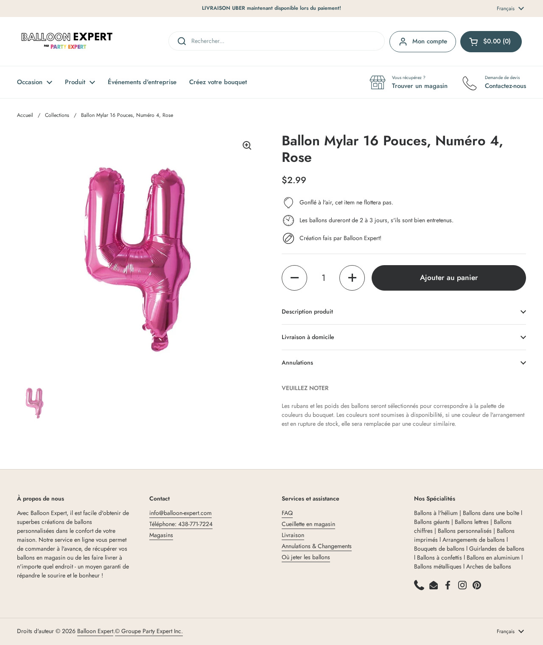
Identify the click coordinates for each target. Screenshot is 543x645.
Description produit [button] (307, 311)
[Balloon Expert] (67, 41)
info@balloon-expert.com (180, 513)
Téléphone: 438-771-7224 (181, 524)
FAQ (287, 513)
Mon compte (429, 41)
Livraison (293, 535)
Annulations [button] (297, 362)
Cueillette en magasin (308, 524)
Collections (57, 115)
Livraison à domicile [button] (308, 337)
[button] (294, 278)
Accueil (25, 115)
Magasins (161, 535)
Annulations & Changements (317, 546)
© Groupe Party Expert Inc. (149, 631)
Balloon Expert (95, 631)
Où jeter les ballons (306, 557)
